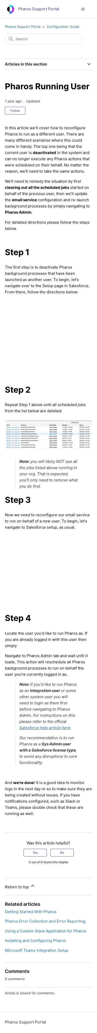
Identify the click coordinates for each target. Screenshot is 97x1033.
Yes (35, 852)
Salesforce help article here (44, 727)
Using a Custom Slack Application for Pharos (45, 931)
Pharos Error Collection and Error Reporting (45, 921)
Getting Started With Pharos (30, 911)
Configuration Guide (63, 27)
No (62, 852)
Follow (15, 110)
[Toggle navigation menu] (83, 9)
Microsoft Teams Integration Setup (36, 950)
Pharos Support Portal (22, 27)
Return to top (17, 886)
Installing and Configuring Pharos (35, 940)
